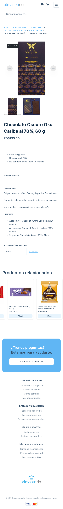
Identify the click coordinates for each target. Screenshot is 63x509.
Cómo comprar (31, 393)
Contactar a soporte (31, 361)
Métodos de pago (31, 398)
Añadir (18, 316)
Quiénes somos (31, 432)
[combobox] (31, 14)
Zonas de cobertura (32, 410)
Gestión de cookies (31, 457)
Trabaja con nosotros (31, 436)
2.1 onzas (33, 251)
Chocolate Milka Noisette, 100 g (16, 308)
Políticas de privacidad (31, 453)
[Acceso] (42, 4)
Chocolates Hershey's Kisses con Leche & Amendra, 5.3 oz (44, 309)
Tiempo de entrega (31, 415)
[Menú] (56, 5)
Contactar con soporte (31, 385)
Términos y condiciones (31, 449)
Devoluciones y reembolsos (31, 419)
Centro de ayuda (31, 389)
